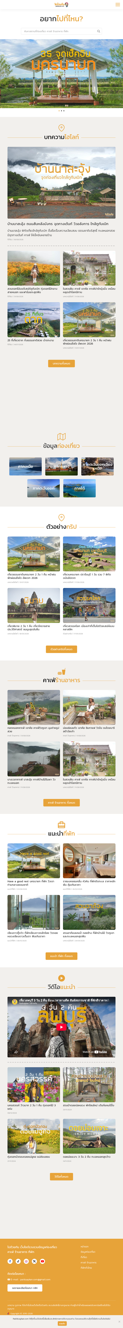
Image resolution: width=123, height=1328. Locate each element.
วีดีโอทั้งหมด (61, 1176)
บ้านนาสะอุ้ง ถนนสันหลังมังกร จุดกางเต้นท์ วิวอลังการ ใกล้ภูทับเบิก (58, 223)
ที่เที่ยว (10, 239)
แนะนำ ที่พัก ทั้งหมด (61, 956)
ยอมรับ (62, 1323)
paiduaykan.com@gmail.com (35, 1279)
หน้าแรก (84, 1246)
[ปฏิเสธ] (119, 1321)
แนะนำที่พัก (11, 889)
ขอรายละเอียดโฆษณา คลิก (25, 1288)
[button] (59, 111)
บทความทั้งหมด (61, 363)
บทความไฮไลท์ (68, 296)
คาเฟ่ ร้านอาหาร (13, 736)
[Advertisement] (62, 393)
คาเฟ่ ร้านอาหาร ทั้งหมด (61, 802)
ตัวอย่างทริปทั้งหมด (61, 649)
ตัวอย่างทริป (67, 634)
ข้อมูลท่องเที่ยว (88, 1251)
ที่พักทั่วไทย (86, 1267)
